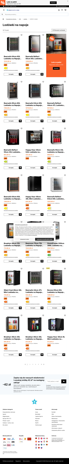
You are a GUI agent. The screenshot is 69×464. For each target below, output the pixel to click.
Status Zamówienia (56, 416)
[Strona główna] (4, 19)
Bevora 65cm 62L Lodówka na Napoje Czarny (55, 291)
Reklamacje (54, 418)
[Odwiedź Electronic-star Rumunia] (47, 441)
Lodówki (25, 19)
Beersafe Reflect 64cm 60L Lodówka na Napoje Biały (55, 198)
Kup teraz (53, 2)
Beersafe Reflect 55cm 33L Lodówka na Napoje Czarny (12, 151)
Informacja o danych (57, 428)
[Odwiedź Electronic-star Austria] (39, 438)
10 (41, 364)
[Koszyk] (65, 10)
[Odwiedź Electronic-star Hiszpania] (36, 441)
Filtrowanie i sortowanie (59, 30)
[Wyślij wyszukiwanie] (2, 14)
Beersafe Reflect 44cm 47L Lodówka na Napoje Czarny (55, 104)
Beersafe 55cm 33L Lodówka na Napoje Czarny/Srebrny (55, 151)
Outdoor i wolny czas (8, 423)
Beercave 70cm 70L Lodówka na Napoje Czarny (34, 244)
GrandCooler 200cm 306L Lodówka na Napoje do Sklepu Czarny (55, 244)
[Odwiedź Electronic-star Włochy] (47, 438)
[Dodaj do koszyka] (20, 74)
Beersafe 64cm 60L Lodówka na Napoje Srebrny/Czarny (34, 104)
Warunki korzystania (55, 441)
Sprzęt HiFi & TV (7, 418)
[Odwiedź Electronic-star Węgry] (44, 441)
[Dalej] (43, 364)
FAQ (53, 414)
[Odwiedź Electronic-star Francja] (44, 438)
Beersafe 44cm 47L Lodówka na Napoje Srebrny (34, 291)
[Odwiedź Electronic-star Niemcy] (36, 438)
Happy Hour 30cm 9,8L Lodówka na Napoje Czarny (33, 151)
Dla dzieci (5, 425)
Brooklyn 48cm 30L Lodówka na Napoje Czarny (12, 338)
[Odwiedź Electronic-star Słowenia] (41, 448)
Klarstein (37, 418)
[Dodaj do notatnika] (21, 35)
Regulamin (18, 461)
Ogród (4, 414)
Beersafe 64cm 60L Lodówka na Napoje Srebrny (12, 57)
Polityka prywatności (8, 461)
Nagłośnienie (6, 416)
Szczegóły (11, 74)
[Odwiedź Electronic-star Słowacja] (39, 441)
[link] (13, 44)
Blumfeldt (37, 414)
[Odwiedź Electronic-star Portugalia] (39, 448)
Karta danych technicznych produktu (11, 70)
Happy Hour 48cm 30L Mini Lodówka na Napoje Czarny (34, 198)
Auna (36, 412)
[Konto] (59, 10)
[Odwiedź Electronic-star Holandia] (36, 448)
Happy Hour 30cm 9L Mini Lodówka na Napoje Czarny (56, 338)
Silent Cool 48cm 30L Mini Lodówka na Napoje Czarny (13, 291)
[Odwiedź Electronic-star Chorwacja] (36, 444)
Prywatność (48, 385)
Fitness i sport (6, 420)
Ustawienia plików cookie (58, 430)
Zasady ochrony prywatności (57, 440)
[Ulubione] (62, 10)
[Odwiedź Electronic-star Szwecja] (41, 444)
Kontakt (54, 412)
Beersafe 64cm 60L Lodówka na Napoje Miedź (12, 198)
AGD (20, 19)
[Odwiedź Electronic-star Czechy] (41, 441)
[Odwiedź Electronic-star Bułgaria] (39, 444)
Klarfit (36, 423)
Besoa (36, 420)
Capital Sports (39, 416)
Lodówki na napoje (34, 19)
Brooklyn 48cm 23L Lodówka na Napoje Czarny (12, 244)
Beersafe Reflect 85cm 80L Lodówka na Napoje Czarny (34, 57)
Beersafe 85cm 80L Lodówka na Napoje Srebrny (12, 104)
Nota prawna (26, 461)
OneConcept (38, 425)
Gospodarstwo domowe (11, 19)
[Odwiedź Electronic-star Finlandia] (44, 444)
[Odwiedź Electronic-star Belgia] (47, 444)
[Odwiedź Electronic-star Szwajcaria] (41, 438)
